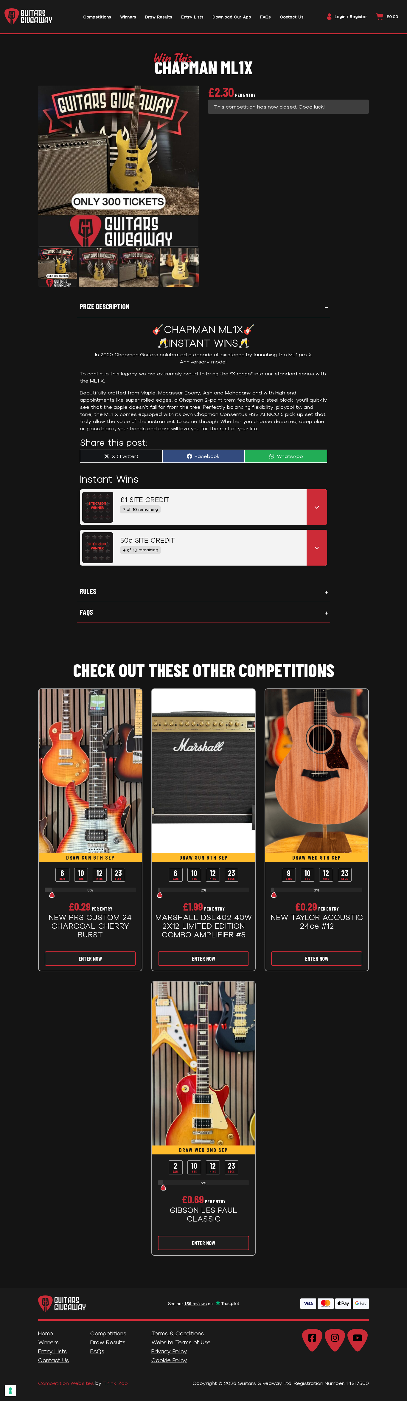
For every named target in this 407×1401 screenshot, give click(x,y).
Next (190, 269)
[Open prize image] (95, 507)
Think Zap (115, 1383)
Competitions (108, 1333)
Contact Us (53, 1360)
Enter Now (90, 958)
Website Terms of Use (181, 1342)
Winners (48, 1342)
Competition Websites (66, 1383)
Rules (88, 591)
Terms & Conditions (177, 1333)
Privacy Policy (169, 1351)
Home (45, 1333)
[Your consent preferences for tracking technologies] (10, 1390)
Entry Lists (52, 1351)
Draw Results (107, 1342)
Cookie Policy (169, 1360)
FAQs (86, 612)
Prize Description (104, 306)
